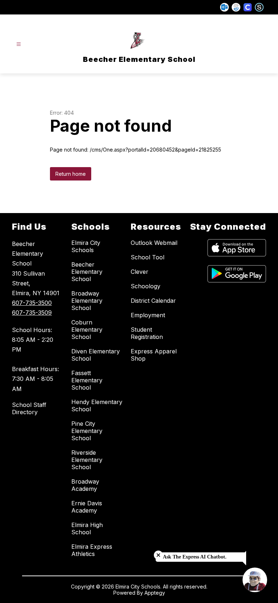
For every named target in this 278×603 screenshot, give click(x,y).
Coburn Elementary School (86, 329)
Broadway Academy (85, 485)
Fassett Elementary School (86, 380)
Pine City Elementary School (86, 431)
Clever (139, 271)
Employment (148, 315)
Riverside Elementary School (86, 460)
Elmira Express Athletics (91, 550)
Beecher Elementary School (86, 272)
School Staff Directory (29, 408)
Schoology (145, 286)
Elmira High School (87, 528)
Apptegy (154, 593)
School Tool (147, 257)
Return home (70, 174)
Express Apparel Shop (154, 355)
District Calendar (153, 300)
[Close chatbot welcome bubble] (158, 555)
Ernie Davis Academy (86, 507)
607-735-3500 (32, 302)
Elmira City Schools (85, 246)
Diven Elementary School (95, 355)
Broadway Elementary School (86, 300)
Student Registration (147, 333)
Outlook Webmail (154, 242)
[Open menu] (18, 44)
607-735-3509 (32, 312)
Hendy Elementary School (96, 405)
